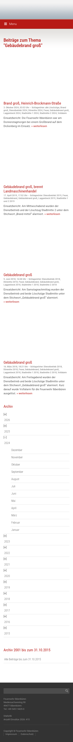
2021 (7, 564)
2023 (7, 541)
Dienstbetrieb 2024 (18, 110)
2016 (7, 622)
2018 (7, 599)
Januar (15, 530)
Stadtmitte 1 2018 (30, 285)
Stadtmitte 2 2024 (48, 113)
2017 (7, 610)
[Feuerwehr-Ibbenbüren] (28, 9)
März (14, 515)
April (13, 508)
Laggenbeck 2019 (46, 198)
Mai (13, 501)
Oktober (15, 464)
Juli (13, 486)
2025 (7, 431)
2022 (7, 553)
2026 (7, 420)
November (17, 457)
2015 (7, 633)
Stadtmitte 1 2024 (30, 113)
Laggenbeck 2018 (12, 285)
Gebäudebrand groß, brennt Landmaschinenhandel (23, 189)
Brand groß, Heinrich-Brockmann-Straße (32, 103)
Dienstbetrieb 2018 (51, 279)
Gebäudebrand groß (59, 110)
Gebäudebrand (10, 198)
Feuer (46, 110)
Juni (13, 493)
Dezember (16, 450)
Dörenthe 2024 (35, 110)
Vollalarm (62, 113)
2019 (7, 587)
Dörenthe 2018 (11, 282)
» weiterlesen (39, 126)
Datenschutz (27, 734)
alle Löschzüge (52, 107)
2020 (7, 576)
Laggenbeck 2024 (12, 113)
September (17, 472)
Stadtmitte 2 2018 (48, 285)
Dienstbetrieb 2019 (52, 195)
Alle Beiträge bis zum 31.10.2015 (22, 659)
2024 (7, 443)
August (15, 479)
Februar (15, 522)
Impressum (11, 734)
